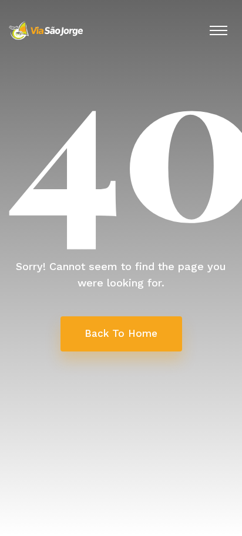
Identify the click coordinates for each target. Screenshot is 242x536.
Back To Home (121, 333)
